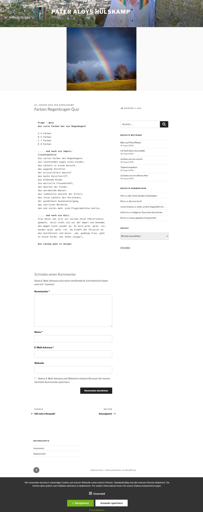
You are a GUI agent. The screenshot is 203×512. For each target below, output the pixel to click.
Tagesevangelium (128, 167)
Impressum (38, 448)
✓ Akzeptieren (80, 503)
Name (38, 332)
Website (39, 363)
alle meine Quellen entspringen (142, 195)
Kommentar (42, 291)
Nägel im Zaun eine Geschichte (147, 212)
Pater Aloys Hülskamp (90, 11)
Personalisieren (96, 510)
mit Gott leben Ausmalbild (132, 150)
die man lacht (135, 201)
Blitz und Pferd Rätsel (130, 142)
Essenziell (99, 494)
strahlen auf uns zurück (131, 159)
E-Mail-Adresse (44, 347)
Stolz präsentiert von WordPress (120, 470)
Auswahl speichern (111, 503)
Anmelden (125, 247)
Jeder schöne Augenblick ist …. (151, 206)
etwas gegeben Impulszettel (142, 218)
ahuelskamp (66, 105)
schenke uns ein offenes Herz (134, 175)
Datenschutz (39, 453)
